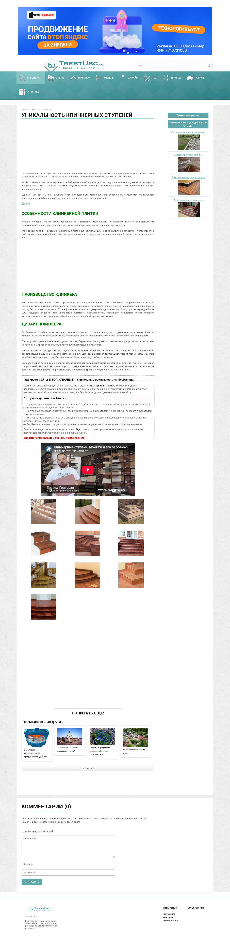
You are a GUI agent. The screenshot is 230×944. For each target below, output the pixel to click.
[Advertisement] (88, 145)
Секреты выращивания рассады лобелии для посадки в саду (100, 751)
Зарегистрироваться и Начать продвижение (54, 437)
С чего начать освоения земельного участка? (67, 749)
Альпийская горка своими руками (134, 751)
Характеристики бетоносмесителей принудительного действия (35, 753)
